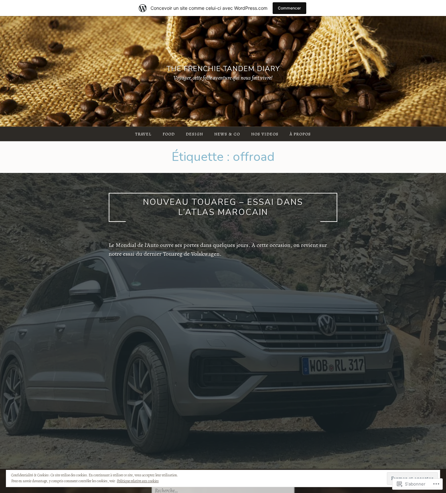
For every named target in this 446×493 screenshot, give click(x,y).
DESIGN (194, 134)
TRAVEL (143, 134)
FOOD (169, 134)
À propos (300, 134)
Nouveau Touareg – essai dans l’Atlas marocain (223, 207)
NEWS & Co (227, 134)
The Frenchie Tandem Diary (223, 69)
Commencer (289, 8)
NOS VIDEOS (265, 134)
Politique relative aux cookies (138, 481)
